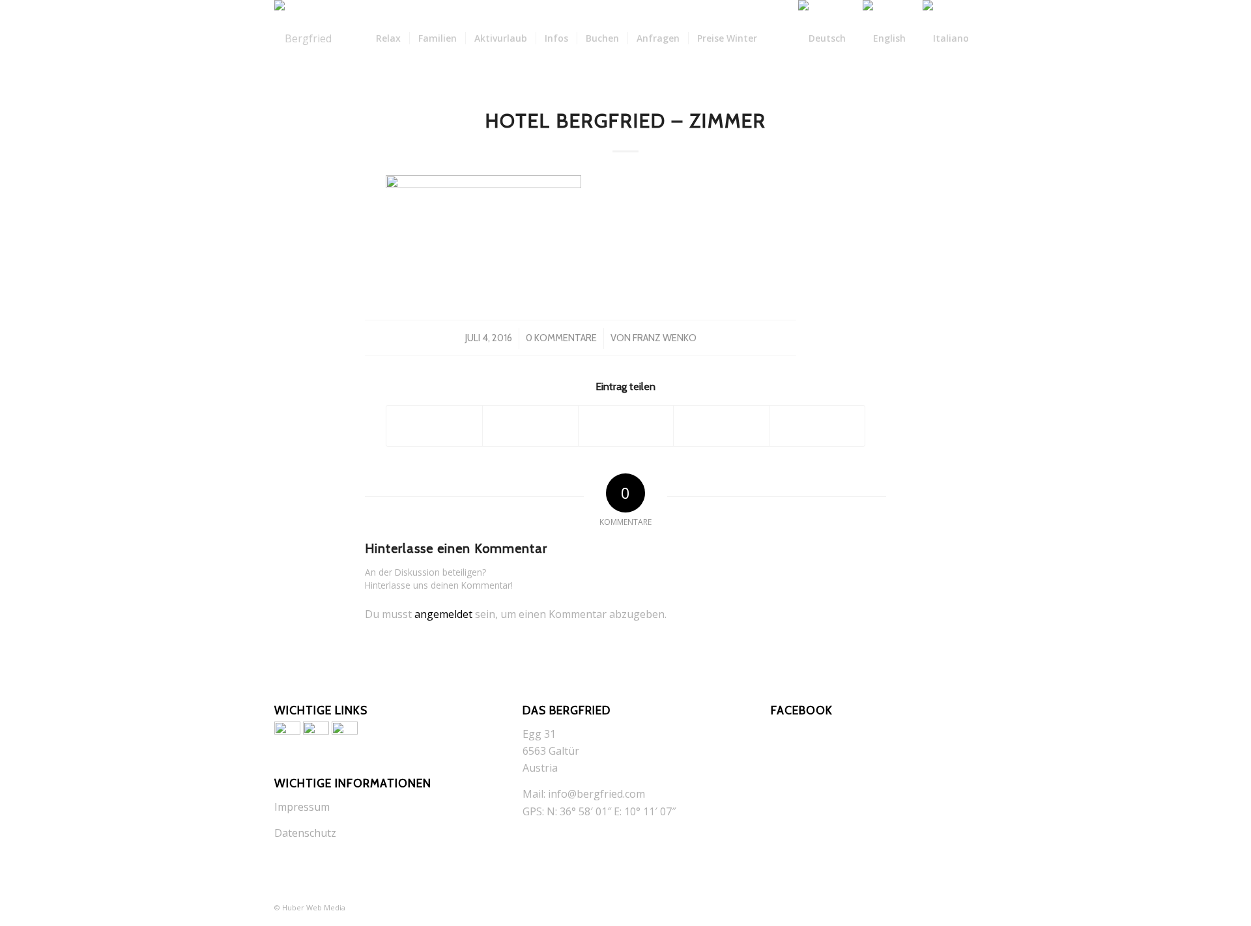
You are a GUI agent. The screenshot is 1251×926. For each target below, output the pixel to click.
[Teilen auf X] (530, 426)
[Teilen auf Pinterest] (721, 426)
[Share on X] (626, 426)
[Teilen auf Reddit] (817, 426)
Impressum (302, 807)
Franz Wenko (665, 338)
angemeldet (443, 614)
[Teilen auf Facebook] (434, 426)
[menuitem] (388, 38)
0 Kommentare (561, 338)
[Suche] (778, 38)
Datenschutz (305, 833)
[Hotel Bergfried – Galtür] (303, 38)
